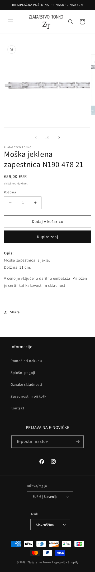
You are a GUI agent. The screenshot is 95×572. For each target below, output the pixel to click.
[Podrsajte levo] (36, 137)
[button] (10, 22)
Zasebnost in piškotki (29, 396)
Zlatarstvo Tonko (39, 562)
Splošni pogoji (23, 372)
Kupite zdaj (47, 236)
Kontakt (17, 408)
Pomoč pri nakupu (26, 360)
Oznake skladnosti (26, 384)
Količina (10, 192)
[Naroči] (77, 441)
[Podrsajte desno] (59, 137)
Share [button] (15, 312)
